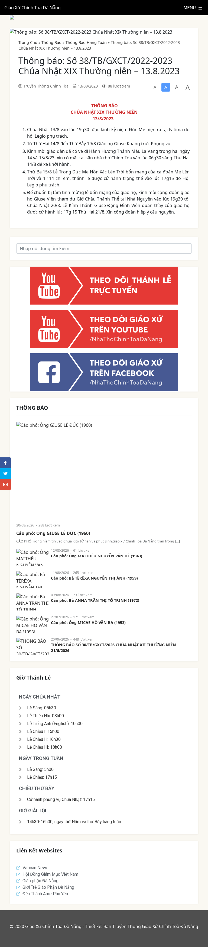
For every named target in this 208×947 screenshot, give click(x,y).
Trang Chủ (27, 42)
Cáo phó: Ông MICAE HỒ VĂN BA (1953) (88, 622)
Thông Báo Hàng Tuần (86, 42)
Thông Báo (51, 42)
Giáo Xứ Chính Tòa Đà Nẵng (32, 8)
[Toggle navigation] (193, 7)
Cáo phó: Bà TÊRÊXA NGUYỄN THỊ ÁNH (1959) (94, 578)
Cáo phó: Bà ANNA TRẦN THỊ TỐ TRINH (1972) (95, 600)
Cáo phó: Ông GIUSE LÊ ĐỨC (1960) (53, 533)
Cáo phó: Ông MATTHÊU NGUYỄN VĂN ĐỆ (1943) (96, 555)
